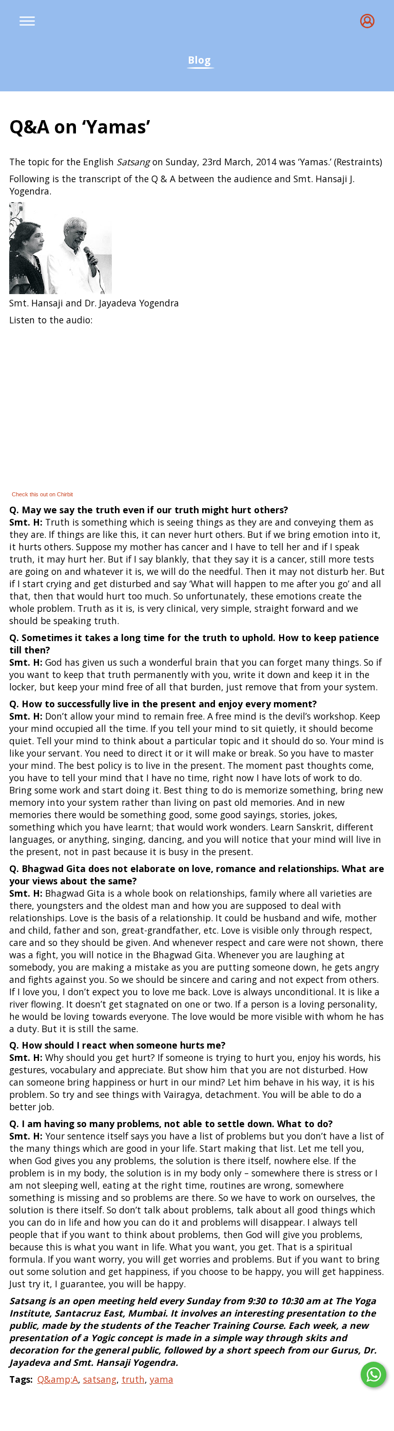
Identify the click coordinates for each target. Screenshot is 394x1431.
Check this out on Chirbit (42, 494)
